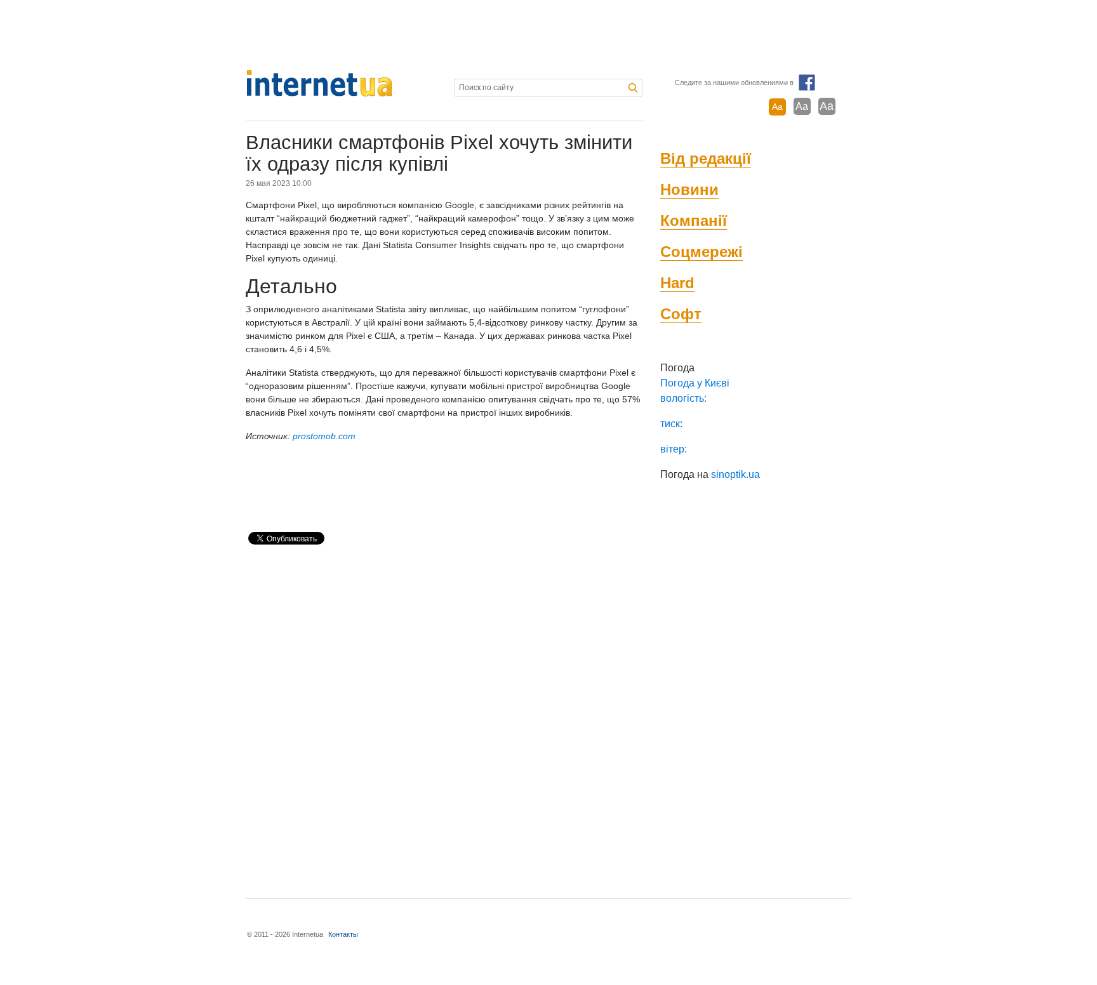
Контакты (343, 934)
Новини (689, 189)
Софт (680, 313)
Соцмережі (701, 251)
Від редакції (705, 158)
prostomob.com (324, 436)
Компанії (693, 220)
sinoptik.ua (735, 474)
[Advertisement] (548, 34)
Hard (677, 282)
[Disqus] (445, 716)
